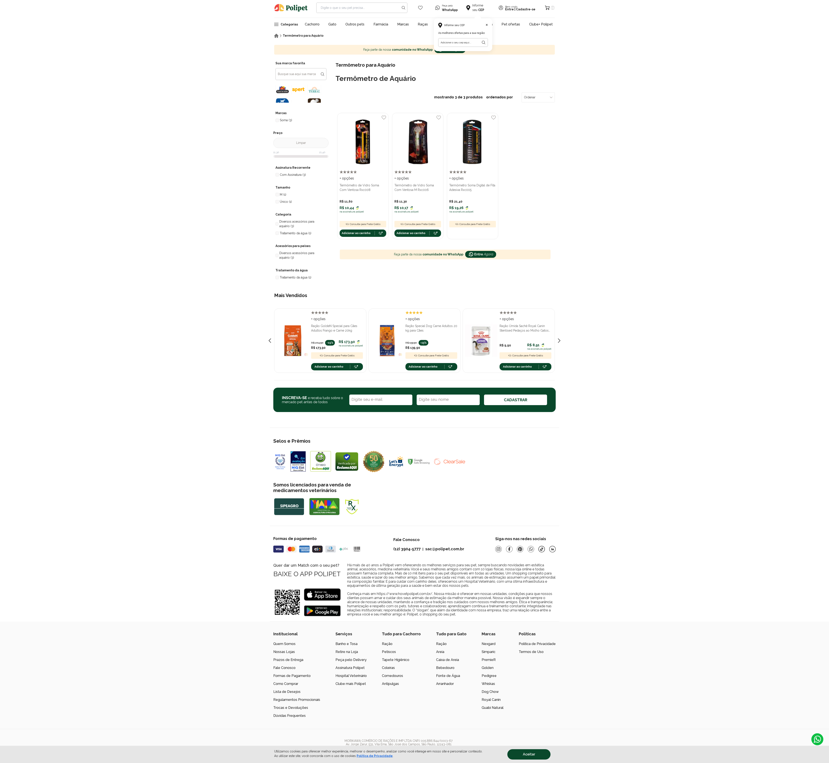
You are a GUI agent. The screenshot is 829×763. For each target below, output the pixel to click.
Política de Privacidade (375, 756)
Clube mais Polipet (350, 684)
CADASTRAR (515, 400)
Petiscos (389, 652)
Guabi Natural (492, 708)
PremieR (489, 660)
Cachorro (312, 24)
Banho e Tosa (346, 644)
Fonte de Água (448, 676)
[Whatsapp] (531, 549)
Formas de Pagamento (292, 676)
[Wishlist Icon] (420, 7)
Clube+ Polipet (541, 24)
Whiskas (488, 684)
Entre (509, 9)
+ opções (347, 178)
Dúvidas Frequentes (289, 716)
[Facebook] (509, 549)
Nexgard (488, 644)
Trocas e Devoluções (290, 708)
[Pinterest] (520, 549)
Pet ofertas (511, 24)
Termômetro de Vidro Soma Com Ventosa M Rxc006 (414, 188)
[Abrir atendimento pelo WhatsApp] (817, 739)
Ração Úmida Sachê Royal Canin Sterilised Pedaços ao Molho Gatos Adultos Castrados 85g (524, 328)
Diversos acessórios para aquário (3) (296, 224)
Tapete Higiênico (395, 660)
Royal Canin (491, 700)
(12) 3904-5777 (407, 549)
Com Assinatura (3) (293, 174)
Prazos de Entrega (288, 660)
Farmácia (380, 24)
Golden (488, 668)
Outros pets (354, 24)
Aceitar (529, 754)
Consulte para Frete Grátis (365, 224)
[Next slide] (559, 340)
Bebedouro (445, 668)
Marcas (403, 24)
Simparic (488, 652)
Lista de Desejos (287, 692)
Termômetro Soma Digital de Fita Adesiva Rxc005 (472, 188)
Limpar (301, 143)
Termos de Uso (531, 652)
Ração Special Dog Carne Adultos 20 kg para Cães (431, 328)
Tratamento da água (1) (295, 233)
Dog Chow (490, 692)
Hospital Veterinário (351, 676)
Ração (387, 644)
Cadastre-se (525, 9)
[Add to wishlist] (384, 117)
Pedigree (489, 676)
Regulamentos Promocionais (296, 700)
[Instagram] (498, 549)
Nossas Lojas (284, 652)
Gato (332, 24)
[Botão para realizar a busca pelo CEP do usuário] (483, 42)
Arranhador (445, 684)
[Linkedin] (552, 549)
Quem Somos (284, 644)
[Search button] (403, 8)
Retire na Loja (346, 652)
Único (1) (286, 201)
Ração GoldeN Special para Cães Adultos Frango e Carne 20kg (334, 328)
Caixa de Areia (447, 660)
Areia (440, 652)
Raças (423, 24)
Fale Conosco (284, 668)
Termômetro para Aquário (303, 35)
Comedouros (392, 676)
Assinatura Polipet (350, 668)
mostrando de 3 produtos (473, 97)
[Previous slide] (270, 340)
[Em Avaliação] (298, 461)
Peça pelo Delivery (351, 660)
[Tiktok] (541, 549)
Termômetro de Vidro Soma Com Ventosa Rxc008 (359, 188)
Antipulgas (390, 684)
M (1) (283, 194)
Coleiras (388, 668)
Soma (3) (286, 120)
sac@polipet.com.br (444, 549)
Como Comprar (285, 684)
